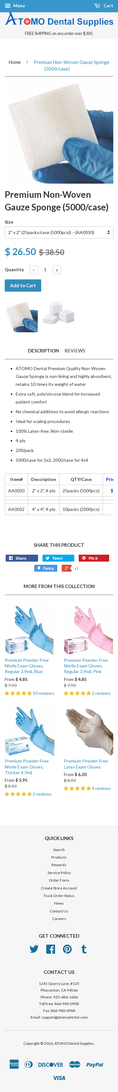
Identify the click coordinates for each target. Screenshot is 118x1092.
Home (14, 62)
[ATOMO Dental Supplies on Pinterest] (67, 951)
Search (59, 849)
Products (59, 857)
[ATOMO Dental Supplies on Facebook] (50, 951)
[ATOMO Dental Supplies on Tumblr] (84, 951)
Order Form (59, 880)
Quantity (14, 269)
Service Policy (59, 872)
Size (9, 222)
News (59, 903)
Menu (18, 5)
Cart (108, 5)
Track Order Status (59, 895)
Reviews (75, 350)
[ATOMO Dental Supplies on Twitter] (34, 951)
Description (43, 350)
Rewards (59, 864)
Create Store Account (59, 888)
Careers (59, 918)
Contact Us (59, 911)
